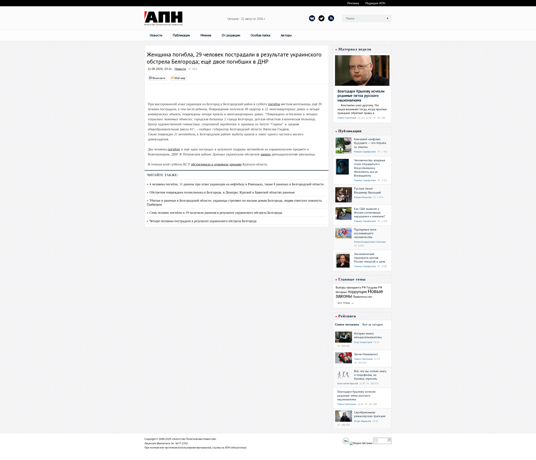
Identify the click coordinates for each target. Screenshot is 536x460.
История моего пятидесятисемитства (368, 335)
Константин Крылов (347, 383)
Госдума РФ (374, 287)
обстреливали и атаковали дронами (216, 164)
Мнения (205, 35)
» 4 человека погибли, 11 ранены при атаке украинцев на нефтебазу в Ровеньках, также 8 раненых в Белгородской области (235, 184)
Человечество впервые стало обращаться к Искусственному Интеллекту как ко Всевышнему (369, 167)
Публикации (181, 35)
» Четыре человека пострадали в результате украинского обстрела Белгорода (201, 221)
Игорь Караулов (362, 421)
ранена (266, 154)
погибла (274, 104)
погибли (174, 149)
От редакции (231, 35)
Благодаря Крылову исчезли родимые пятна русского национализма (361, 96)
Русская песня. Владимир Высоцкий (367, 190)
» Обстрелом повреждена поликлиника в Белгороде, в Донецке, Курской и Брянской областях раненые (221, 192)
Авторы (286, 35)
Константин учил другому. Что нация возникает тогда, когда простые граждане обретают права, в (362, 109)
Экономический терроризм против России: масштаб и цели (369, 257)
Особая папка (260, 35)
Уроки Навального (366, 354)
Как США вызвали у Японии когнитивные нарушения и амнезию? (369, 212)
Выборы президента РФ (351, 287)
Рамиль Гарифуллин (365, 151)
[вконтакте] (312, 18)
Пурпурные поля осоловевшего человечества (365, 233)
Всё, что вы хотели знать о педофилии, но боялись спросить (370, 375)
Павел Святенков (347, 118)
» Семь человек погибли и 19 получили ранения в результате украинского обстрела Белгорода (214, 212)
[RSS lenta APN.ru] (331, 18)
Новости (156, 35)
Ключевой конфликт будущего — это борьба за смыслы (370, 143)
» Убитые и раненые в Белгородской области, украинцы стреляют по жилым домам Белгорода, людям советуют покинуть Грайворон (234, 202)
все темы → (346, 302)
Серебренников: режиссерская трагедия (369, 414)
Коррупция (357, 292)
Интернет (341, 292)
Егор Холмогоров (363, 342)
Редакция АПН (375, 3)
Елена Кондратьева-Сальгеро (370, 242)
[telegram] (321, 18)
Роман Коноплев (363, 197)
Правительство (362, 296)
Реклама (353, 3)
